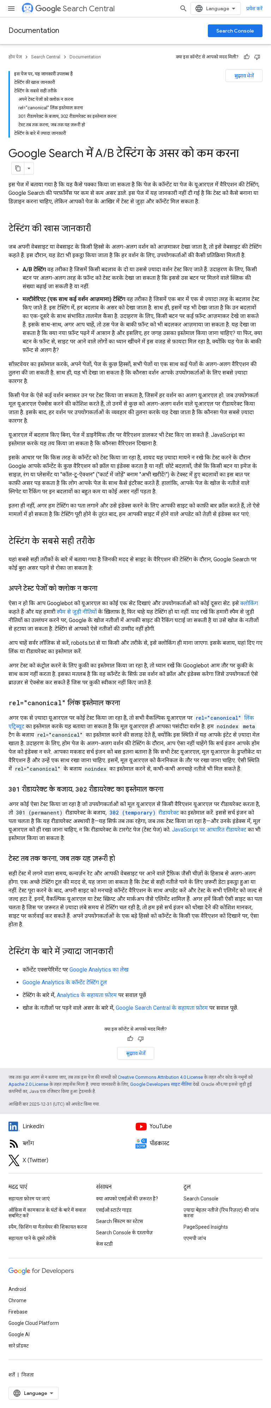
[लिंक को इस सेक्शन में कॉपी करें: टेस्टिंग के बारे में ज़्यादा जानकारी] (120, 952)
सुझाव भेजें (244, 76)
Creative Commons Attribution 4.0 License (160, 1077)
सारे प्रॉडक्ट (18, 1346)
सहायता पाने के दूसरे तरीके (32, 1238)
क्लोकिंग (249, 603)
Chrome (17, 1300)
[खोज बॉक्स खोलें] (183, 8)
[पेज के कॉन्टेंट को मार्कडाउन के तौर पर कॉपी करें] (18, 168)
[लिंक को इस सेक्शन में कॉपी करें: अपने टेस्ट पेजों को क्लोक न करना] (104, 589)
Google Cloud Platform (33, 1323)
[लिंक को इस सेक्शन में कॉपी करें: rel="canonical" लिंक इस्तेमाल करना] (127, 703)
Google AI (19, 1334)
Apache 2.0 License (28, 1084)
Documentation (33, 30)
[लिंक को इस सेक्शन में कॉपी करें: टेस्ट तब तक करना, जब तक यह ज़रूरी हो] (122, 859)
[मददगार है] (246, 57)
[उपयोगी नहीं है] (257, 57)
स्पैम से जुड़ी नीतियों (77, 611)
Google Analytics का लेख (99, 969)
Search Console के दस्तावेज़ (124, 1232)
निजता (28, 1375)
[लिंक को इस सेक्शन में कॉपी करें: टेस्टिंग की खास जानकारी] (98, 229)
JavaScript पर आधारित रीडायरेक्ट (209, 829)
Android (17, 1289)
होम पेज (15, 56)
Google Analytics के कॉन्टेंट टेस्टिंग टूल (65, 982)
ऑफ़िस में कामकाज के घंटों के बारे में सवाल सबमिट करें (47, 1212)
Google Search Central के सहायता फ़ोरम (162, 1007)
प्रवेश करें (254, 8)
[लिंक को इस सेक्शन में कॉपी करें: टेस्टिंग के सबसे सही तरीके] (102, 542)
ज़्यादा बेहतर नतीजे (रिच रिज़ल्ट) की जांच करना (221, 1212)
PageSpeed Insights (205, 1227)
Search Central (89, 8)
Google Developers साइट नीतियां (161, 1084)
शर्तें (11, 1375)
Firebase (18, 1312)
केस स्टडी (104, 1244)
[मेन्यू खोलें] (11, 8)
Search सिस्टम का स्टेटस (119, 1221)
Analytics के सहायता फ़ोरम (87, 995)
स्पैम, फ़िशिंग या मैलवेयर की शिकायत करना (47, 1227)
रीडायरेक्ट (144, 812)
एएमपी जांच (194, 1238)
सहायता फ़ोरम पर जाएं (29, 1198)
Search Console (235, 31)
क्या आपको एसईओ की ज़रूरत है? (127, 1198)
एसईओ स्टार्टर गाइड (114, 1210)
